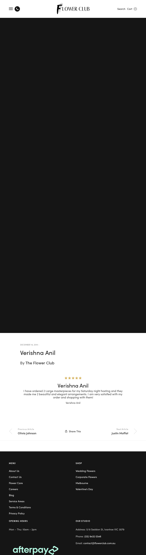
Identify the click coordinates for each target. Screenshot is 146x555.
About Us (14, 471)
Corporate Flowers (86, 477)
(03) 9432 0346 (92, 536)
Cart (131, 9)
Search (121, 9)
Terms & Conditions (20, 507)
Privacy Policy (17, 513)
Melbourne (82, 483)
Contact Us (15, 477)
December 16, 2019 (29, 344)
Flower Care (16, 483)
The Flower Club (39, 362)
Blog (11, 495)
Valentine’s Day (84, 489)
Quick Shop (141, 277)
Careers (13, 489)
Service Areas (16, 501)
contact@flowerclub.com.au (99, 543)
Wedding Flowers (85, 471)
